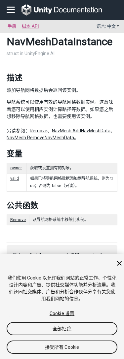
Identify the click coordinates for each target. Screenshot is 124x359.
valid (14, 178)
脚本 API (30, 26)
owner (16, 168)
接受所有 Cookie (62, 347)
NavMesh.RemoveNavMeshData (40, 137)
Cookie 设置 (62, 313)
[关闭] (119, 263)
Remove (38, 130)
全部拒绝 (62, 328)
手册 (12, 26)
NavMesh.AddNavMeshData (81, 130)
